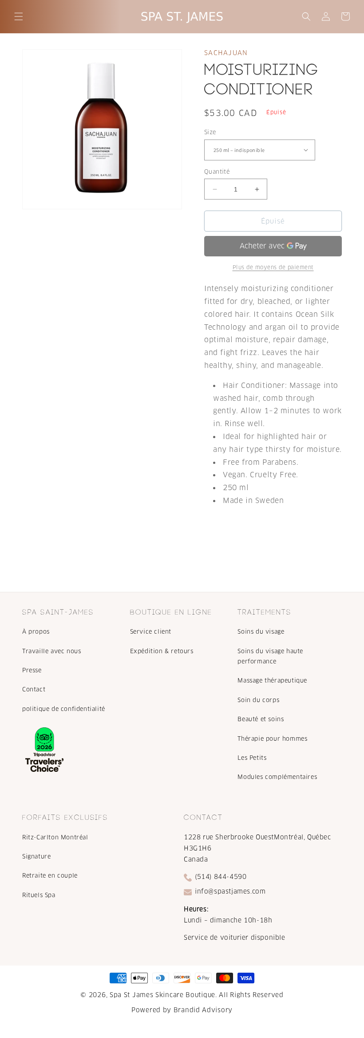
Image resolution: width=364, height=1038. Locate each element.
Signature (36, 856)
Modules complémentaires (277, 777)
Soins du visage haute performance (270, 656)
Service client (150, 631)
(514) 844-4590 (220, 877)
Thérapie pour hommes (272, 739)
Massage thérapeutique (272, 680)
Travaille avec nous (51, 651)
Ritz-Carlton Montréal (55, 837)
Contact (33, 689)
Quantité (216, 172)
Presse (32, 670)
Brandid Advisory (203, 1010)
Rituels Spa (38, 895)
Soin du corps (258, 700)
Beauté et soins (260, 719)
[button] (18, 16)
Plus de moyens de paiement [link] (273, 267)
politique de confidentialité (63, 709)
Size (210, 132)
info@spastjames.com (230, 891)
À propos (36, 631)
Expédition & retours (162, 651)
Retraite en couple (50, 875)
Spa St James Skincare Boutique (162, 995)
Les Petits (251, 758)
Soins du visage (260, 631)
